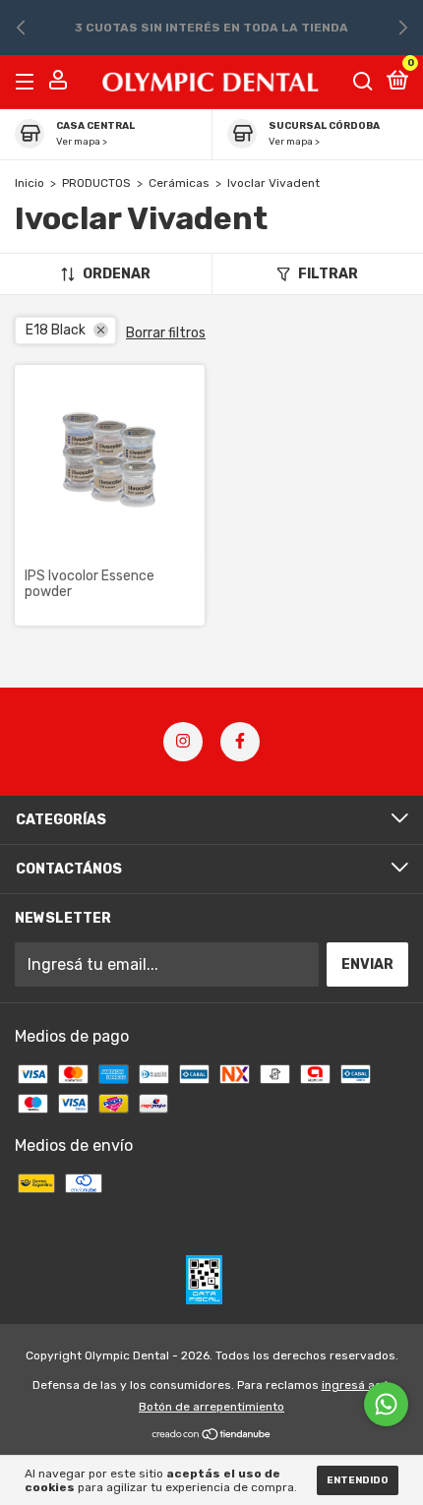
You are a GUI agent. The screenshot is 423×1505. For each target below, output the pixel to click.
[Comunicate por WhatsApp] (386, 1404)
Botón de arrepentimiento (211, 1407)
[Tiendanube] (212, 1435)
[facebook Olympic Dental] (240, 741)
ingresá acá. (357, 1385)
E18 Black (56, 330)
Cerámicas (179, 183)
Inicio (29, 183)
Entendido (358, 1480)
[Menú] (28, 81)
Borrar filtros (166, 333)
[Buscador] (363, 81)
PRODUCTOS (96, 183)
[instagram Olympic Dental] (183, 741)
